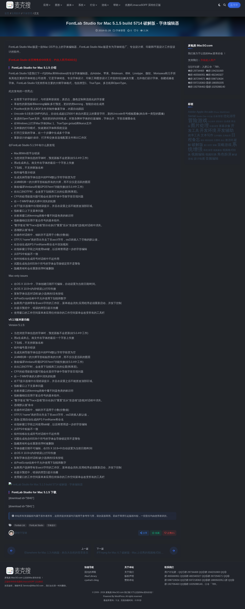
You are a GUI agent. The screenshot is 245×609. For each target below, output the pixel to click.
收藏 (157, 533)
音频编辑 (212, 158)
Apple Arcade (204, 111)
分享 (145, 533)
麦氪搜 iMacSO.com (115, 592)
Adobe (192, 111)
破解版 (197, 144)
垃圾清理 (214, 126)
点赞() (170, 533)
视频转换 (211, 154)
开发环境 (208, 130)
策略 (214, 145)
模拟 (202, 140)
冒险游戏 (197, 120)
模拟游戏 (209, 140)
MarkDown (225, 112)
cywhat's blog (91, 580)
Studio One (201, 116)
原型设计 (219, 121)
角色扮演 (224, 154)
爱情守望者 (21, 532)
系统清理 (207, 150)
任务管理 (218, 116)
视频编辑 (198, 154)
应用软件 (16, 13)
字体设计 (52, 525)
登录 (235, 5)
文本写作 (207, 135)
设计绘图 (199, 158)
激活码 (229, 139)
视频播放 (217, 150)
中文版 (210, 116)
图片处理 (200, 125)
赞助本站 (129, 580)
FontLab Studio (36, 525)
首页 (6, 13)
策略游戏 (225, 145)
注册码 (217, 140)
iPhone (216, 112)
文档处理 (227, 135)
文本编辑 (218, 135)
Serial (192, 116)
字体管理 (27, 13)
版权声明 (129, 576)
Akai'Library (90, 576)
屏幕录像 (224, 126)
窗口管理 (208, 145)
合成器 (227, 121)
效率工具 (194, 135)
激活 (222, 140)
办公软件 (211, 121)
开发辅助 (225, 130)
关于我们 (129, 572)
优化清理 (229, 116)
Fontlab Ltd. (20, 525)
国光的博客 (90, 572)
